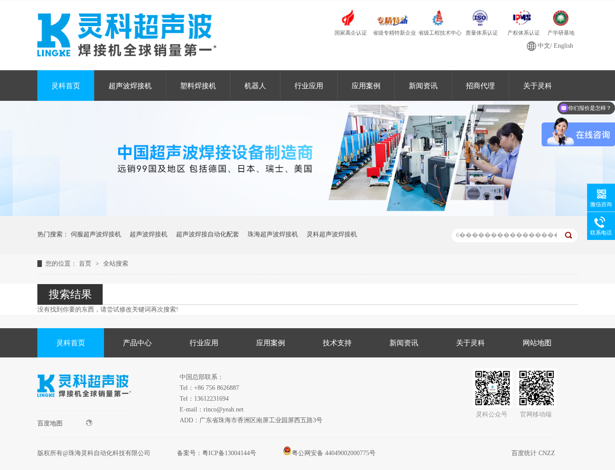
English (563, 45)
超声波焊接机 (130, 86)
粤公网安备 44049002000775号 (333, 453)
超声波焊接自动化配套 (207, 234)
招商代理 (480, 86)
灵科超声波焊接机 (332, 234)
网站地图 (537, 343)
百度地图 (50, 423)
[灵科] (307, 214)
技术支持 (337, 343)
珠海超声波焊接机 (273, 234)
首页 (86, 263)
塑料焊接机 (198, 86)
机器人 (255, 86)
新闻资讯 (423, 86)
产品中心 (137, 343)
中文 (544, 45)
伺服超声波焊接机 (96, 234)
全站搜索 (115, 263)
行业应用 (308, 86)
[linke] (84, 408)
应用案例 (366, 86)
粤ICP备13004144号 (229, 453)
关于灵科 (537, 86)
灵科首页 (65, 86)
